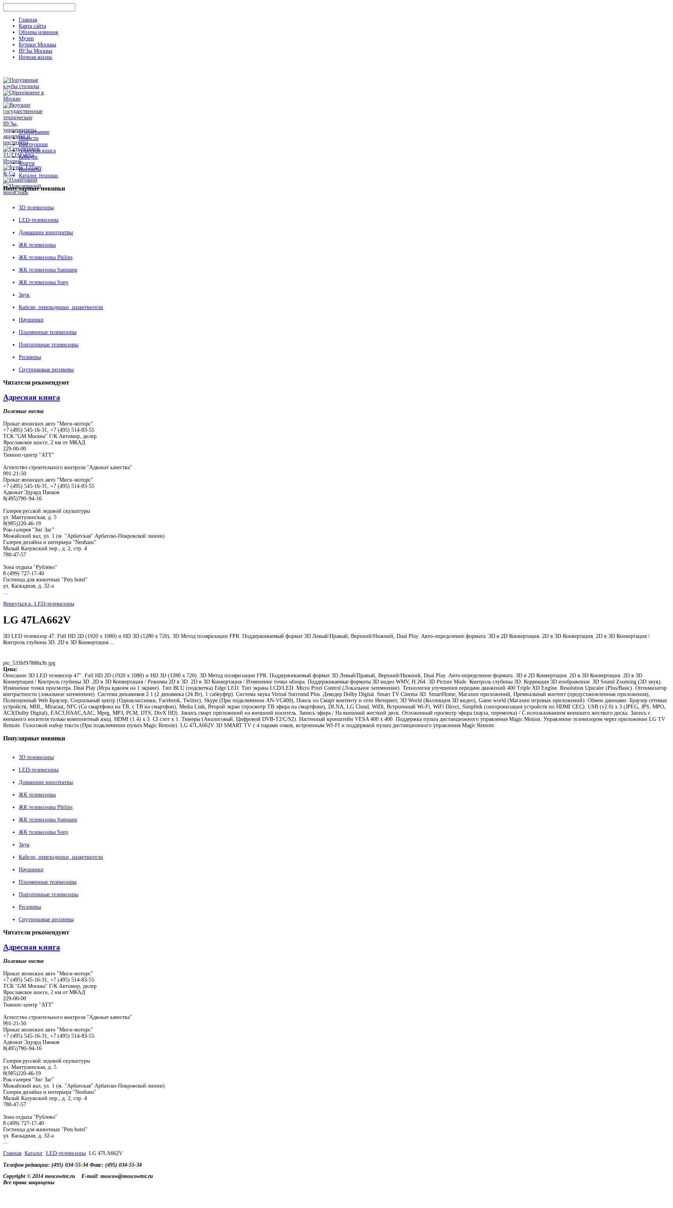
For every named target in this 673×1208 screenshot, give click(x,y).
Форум (27, 163)
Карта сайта (32, 26)
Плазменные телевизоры (47, 332)
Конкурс (28, 157)
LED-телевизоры (38, 220)
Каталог (34, 1153)
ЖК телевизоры (37, 245)
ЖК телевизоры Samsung (48, 270)
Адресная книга (37, 151)
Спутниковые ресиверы (46, 370)
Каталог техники (38, 175)
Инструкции (33, 144)
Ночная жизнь (35, 57)
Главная (28, 20)
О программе (34, 132)
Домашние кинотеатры (46, 232)
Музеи (26, 38)
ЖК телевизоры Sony (44, 282)
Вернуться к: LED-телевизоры (38, 604)
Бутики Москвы (37, 45)
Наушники (31, 320)
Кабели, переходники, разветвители (61, 307)
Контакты (30, 169)
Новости (29, 138)
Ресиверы (30, 357)
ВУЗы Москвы (35, 51)
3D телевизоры (36, 207)
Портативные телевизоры (48, 345)
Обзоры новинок (38, 32)
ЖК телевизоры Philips (45, 257)
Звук (24, 295)
